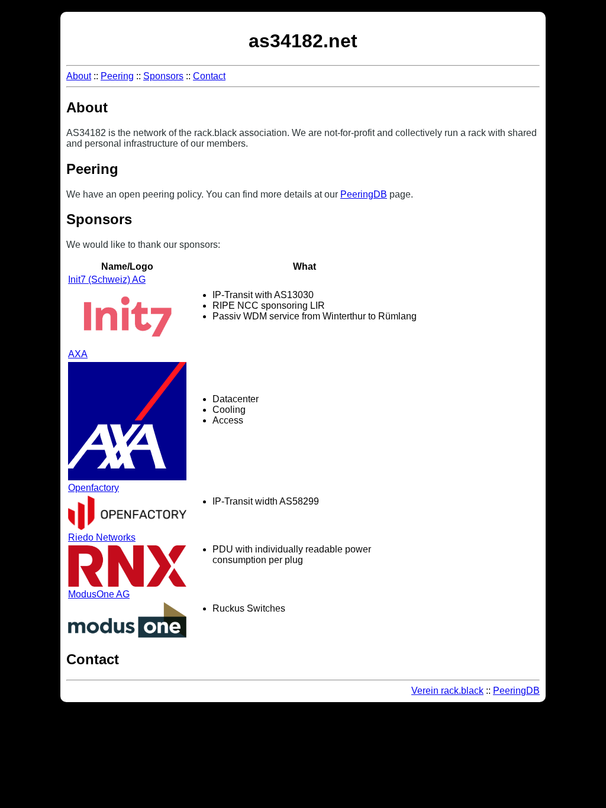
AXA (78, 354)
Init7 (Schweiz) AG (107, 279)
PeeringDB (363, 194)
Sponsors (163, 76)
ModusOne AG (99, 594)
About (78, 76)
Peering (117, 76)
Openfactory (93, 488)
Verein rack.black (447, 691)
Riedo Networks (102, 537)
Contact (209, 76)
